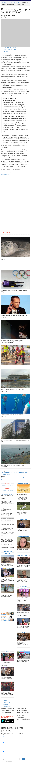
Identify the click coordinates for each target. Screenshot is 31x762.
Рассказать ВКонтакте (10, 49)
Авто (23, 650)
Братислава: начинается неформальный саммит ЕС (14, 478)
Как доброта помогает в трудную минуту (22, 550)
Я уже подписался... (6, 761)
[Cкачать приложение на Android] (7, 722)
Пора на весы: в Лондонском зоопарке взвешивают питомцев (6, 595)
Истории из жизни (23, 536)
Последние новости (8, 494)
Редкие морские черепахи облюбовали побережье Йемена (7, 497)
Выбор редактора (23, 483)
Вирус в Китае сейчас (8, 490)
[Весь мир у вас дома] (1, 638)
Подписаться (24, 759)
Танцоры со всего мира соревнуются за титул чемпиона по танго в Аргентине (22, 599)
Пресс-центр (6, 702)
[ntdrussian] (1, 645)
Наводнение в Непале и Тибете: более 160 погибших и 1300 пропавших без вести (7, 546)
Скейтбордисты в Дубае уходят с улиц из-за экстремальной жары (6, 515)
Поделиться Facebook (10, 48)
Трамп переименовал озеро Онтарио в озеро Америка (7, 519)
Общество (16, 2)
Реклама (5, 704)
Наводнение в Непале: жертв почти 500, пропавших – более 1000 (7, 509)
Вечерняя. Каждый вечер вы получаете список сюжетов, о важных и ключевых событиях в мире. (16, 738)
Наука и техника (23, 555)
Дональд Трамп (5, 485)
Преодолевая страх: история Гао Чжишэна (22, 529)
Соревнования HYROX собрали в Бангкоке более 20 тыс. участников (7, 679)
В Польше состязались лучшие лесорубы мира (12, 366)
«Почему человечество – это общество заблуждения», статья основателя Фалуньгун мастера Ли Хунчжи (22, 497)
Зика (2, 174)
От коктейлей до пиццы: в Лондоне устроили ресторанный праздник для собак (7, 579)
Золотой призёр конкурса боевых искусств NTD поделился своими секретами (23, 512)
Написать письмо (21, 721)
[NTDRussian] (1, 636)
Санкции (11, 485)
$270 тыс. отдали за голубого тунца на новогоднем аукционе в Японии (22, 644)
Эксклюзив (23, 519)
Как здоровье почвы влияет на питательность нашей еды (7, 534)
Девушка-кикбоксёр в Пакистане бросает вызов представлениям (7, 664)
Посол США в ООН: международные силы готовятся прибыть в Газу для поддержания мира (7, 539)
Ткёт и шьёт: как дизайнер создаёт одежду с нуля (23, 627)
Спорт (8, 651)
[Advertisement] (15, 188)
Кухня (23, 632)
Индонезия (7, 174)
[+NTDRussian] (1, 643)
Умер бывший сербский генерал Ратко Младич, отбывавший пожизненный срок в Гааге (7, 503)
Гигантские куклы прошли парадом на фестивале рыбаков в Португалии (23, 614)
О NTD (5, 701)
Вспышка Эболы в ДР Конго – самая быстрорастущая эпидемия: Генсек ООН (7, 528)
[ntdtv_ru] (1, 647)
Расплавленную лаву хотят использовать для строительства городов (23, 580)
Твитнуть (6, 51)
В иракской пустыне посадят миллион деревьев (7, 523)
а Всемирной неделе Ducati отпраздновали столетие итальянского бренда (23, 662)
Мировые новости (7, 2)
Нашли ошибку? (7, 706)
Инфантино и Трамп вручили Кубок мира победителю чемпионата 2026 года (7, 694)
